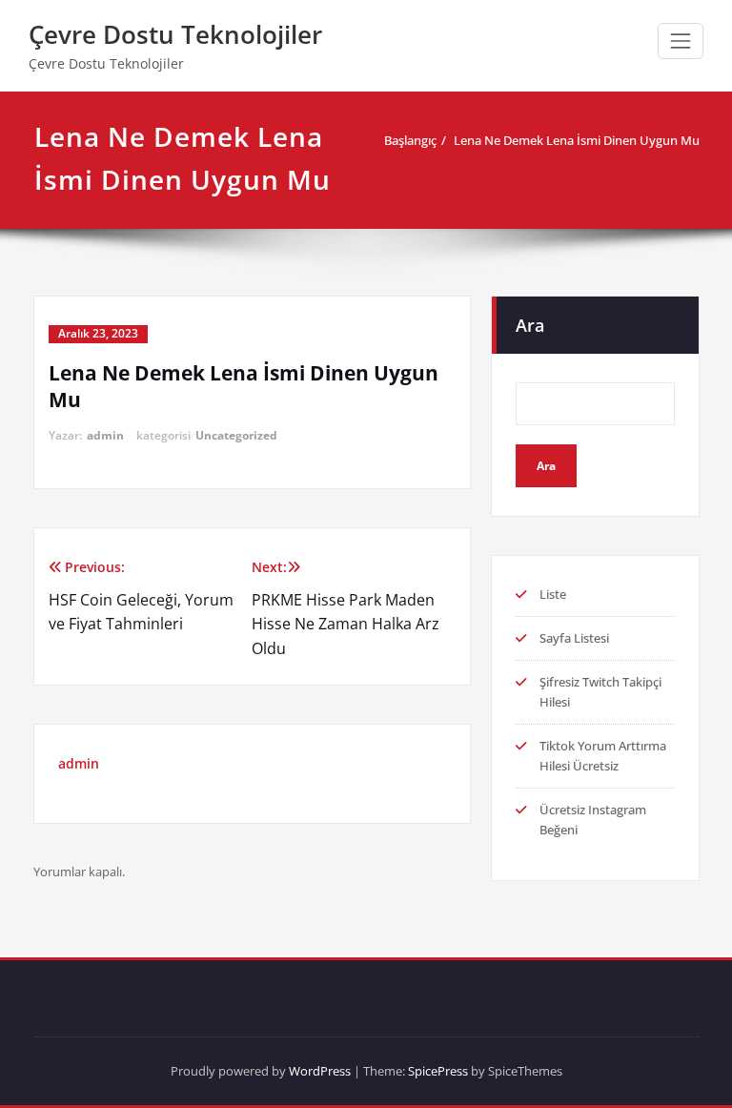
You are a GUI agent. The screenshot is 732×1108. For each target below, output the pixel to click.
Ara (530, 325)
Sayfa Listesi (574, 637)
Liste (552, 594)
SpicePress (438, 1070)
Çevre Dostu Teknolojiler (175, 34)
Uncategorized (236, 435)
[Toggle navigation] (680, 41)
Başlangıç (410, 140)
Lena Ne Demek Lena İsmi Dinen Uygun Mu (577, 140)
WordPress (320, 1070)
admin (105, 435)
